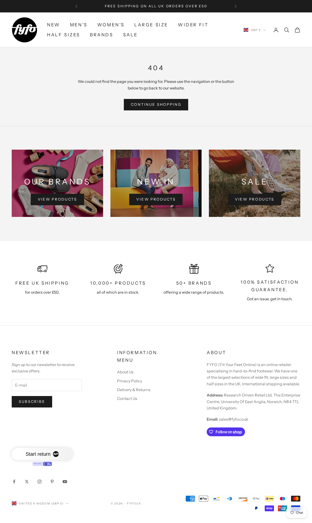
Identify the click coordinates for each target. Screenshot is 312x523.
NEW (53, 25)
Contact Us (127, 398)
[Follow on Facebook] (14, 481)
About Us (125, 371)
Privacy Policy (129, 380)
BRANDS (101, 35)
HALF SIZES (63, 35)
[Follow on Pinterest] (52, 481)
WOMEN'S (111, 25)
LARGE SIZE (151, 25)
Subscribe (32, 401)
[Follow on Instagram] (39, 481)
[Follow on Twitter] (26, 481)
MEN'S (79, 25)
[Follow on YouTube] (64, 481)
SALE (130, 35)
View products (57, 199)
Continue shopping (156, 104)
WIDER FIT (193, 25)
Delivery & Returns (133, 389)
